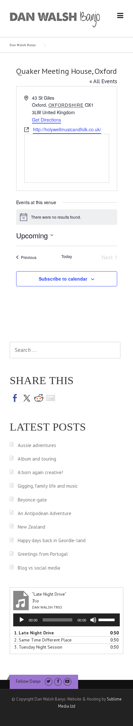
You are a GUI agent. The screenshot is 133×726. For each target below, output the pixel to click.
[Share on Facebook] (15, 398)
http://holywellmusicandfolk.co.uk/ (67, 129)
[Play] (21, 620)
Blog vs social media (39, 568)
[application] (66, 619)
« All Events (103, 81)
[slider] (107, 619)
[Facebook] (58, 681)
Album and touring (37, 459)
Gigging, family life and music (48, 486)
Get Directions (46, 119)
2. (43, 640)
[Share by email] (51, 398)
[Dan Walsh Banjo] (55, 18)
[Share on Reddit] (39, 398)
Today (66, 256)
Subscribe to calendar (63, 278)
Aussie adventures (37, 445)
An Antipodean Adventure (44, 513)
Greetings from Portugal (43, 554)
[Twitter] (48, 681)
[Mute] (93, 620)
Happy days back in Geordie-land (52, 540)
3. (38, 647)
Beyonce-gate (32, 500)
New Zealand (31, 527)
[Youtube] (67, 681)
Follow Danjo (28, 681)
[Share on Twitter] (27, 398)
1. (34, 633)
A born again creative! (40, 472)
